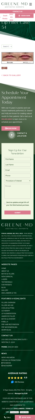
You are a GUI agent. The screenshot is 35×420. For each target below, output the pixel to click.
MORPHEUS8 (6, 330)
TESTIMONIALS (6, 282)
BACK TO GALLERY (12, 75)
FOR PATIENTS (6, 285)
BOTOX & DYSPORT (8, 319)
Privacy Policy (14, 412)
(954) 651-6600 (13, 347)
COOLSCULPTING (7, 308)
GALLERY (4, 290)
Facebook (6, 363)
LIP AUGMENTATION (8, 313)
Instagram (7, 366)
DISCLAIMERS (19, 408)
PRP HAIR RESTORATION (10, 324)
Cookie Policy (24, 412)
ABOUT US (5, 271)
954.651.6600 (6, 119)
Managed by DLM (21, 393)
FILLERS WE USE (7, 305)
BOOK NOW (11, 128)
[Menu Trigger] (30, 4)
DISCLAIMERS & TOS (8, 293)
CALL (9, 417)
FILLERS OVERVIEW (8, 302)
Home (3, 268)
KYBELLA (4, 322)
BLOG (3, 287)
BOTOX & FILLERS (7, 274)
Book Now (25, 16)
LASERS (4, 279)
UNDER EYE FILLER (8, 316)
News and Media (8, 357)
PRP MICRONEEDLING (9, 327)
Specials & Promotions (11, 360)
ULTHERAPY (5, 311)
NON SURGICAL (7, 276)
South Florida (4, 17)
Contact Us (17, 11)
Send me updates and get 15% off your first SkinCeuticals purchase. (17, 203)
